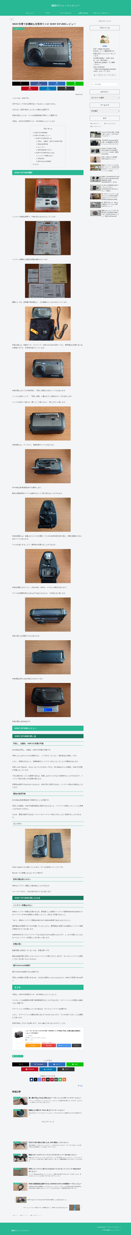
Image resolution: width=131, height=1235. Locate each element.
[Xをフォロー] (35, 1079)
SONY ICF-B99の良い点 (44, 138)
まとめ (36, 164)
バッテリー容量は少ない (45, 155)
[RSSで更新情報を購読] (64, 1079)
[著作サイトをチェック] (31, 1079)
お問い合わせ (101, 1227)
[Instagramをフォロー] (39, 1079)
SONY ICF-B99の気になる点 (45, 153)
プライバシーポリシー (113, 1227)
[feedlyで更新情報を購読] (60, 1079)
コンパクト (41, 147)
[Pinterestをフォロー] (52, 1079)
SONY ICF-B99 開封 (40, 132)
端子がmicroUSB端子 (44, 161)
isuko (104, 68)
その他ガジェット (18, 1056)
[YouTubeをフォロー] (44, 1079)
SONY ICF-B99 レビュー (42, 135)
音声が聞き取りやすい (45, 150)
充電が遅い (41, 158)
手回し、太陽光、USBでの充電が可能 (50, 141)
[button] (66, 89)
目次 (45, 129)
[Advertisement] (48, 1129)
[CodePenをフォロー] (56, 1079)
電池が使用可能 (43, 144)
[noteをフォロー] (48, 1079)
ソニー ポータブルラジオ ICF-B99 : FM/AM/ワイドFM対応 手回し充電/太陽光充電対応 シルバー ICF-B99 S (52, 1032)
